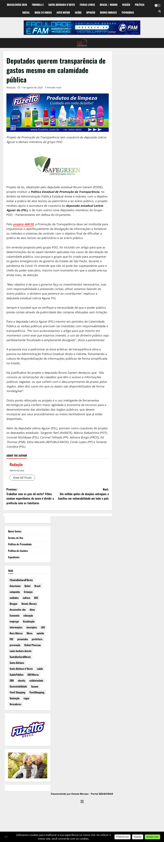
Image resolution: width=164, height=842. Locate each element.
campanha (15, 592)
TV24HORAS (128, 12)
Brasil (37, 586)
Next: (83, 494)
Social (26, 12)
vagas (26, 698)
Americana (15, 586)
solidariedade (36, 680)
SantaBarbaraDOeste (20, 657)
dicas (32, 609)
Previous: (30, 496)
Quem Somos (14, 531)
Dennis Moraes (108, 12)
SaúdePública (16, 674)
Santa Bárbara (17, 663)
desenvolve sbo (18, 609)
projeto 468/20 (23, 224)
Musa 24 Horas (43, 12)
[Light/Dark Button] (157, 5)
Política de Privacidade (20, 544)
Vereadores (15, 704)
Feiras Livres (87, 5)
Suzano (34, 686)
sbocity (21, 680)
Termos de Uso (15, 538)
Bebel (27, 586)
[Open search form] (159, 11)
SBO (12, 680)
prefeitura (37, 639)
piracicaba (22, 639)
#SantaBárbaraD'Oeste (21, 580)
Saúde (78, 12)
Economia (14, 615)
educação (28, 615)
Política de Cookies (18, 551)
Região (126, 5)
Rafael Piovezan (32, 645)
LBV (43, 627)
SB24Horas (33, 674)
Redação (11, 87)
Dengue (13, 604)
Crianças (28, 592)
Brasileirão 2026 (17, 5)
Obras (30, 633)
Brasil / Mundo (108, 5)
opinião (40, 633)
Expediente (14, 557)
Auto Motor (63, 12)
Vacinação (15, 698)
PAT (11, 639)
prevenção (15, 645)
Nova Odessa (16, 633)
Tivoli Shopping (17, 692)
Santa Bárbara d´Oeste (61, 5)
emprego (14, 621)
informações (16, 627)
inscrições (31, 627)
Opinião (90, 12)
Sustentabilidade (18, 686)
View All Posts (22, 477)
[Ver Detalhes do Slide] (82, 27)
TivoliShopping (36, 692)
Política (139, 5)
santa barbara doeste (21, 651)
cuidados (14, 598)
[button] (82, 801)
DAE (36, 598)
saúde (40, 669)
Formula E (38, 5)
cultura (26, 598)
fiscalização (29, 621)
